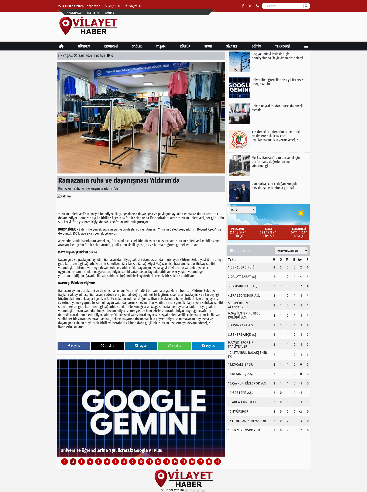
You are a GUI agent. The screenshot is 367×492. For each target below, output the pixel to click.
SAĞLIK (137, 46)
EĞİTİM (256, 46)
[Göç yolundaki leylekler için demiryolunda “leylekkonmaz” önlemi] (268, 62)
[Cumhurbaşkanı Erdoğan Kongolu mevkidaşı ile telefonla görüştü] (268, 191)
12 (158, 462)
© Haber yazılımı (173, 490)
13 (166, 462)
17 (200, 462)
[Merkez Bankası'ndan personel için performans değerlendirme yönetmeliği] (268, 165)
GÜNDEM (84, 46)
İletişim (93, 12)
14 (175, 462)
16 (192, 462)
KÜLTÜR (185, 46)
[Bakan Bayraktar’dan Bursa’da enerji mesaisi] (268, 113)
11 (149, 462)
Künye (109, 12)
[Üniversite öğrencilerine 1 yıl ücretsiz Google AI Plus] (141, 408)
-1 (217, 462)
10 (141, 462)
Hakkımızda (75, 12)
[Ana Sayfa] (61, 46)
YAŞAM (161, 46)
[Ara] (306, 6)
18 (209, 462)
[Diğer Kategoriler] (306, 46)
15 (183, 462)
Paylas (75, 346)
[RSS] (257, 6)
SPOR (208, 46)
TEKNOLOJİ (282, 46)
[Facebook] (243, 6)
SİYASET (231, 46)
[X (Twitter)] (250, 6)
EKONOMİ (111, 46)
